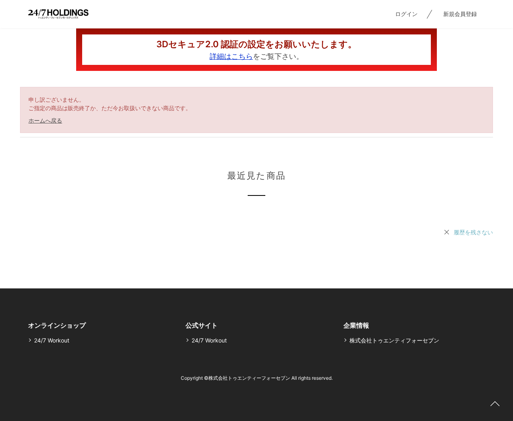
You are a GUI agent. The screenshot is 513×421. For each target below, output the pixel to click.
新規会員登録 (460, 13)
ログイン (406, 13)
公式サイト (202, 325)
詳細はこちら (231, 56)
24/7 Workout (51, 340)
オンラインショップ (57, 325)
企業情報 (356, 325)
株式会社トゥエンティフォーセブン (394, 340)
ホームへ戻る (45, 120)
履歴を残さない (473, 232)
